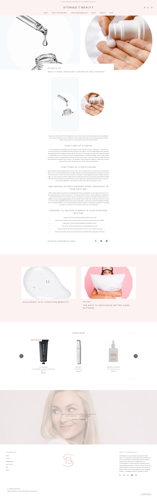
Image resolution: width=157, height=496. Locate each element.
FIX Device (78, 369)
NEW (111, 13)
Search (7, 470)
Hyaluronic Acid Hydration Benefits (46, 302)
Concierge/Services (79, 13)
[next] (136, 356)
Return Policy (9, 464)
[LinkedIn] (131, 475)
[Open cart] (151, 7)
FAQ (7, 467)
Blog (94, 13)
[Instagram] (123, 475)
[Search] (148, 7)
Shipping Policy (10, 461)
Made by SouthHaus (12, 491)
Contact (8, 458)
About (7, 455)
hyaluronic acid (66, 199)
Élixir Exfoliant (113, 369)
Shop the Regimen (59, 13)
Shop (46, 13)
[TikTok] (127, 475)
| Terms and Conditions (23, 491)
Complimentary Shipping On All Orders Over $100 (78, 1)
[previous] (21, 356)
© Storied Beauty (13, 488)
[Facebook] (119, 475)
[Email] (136, 475)
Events (103, 13)
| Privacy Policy (33, 491)
